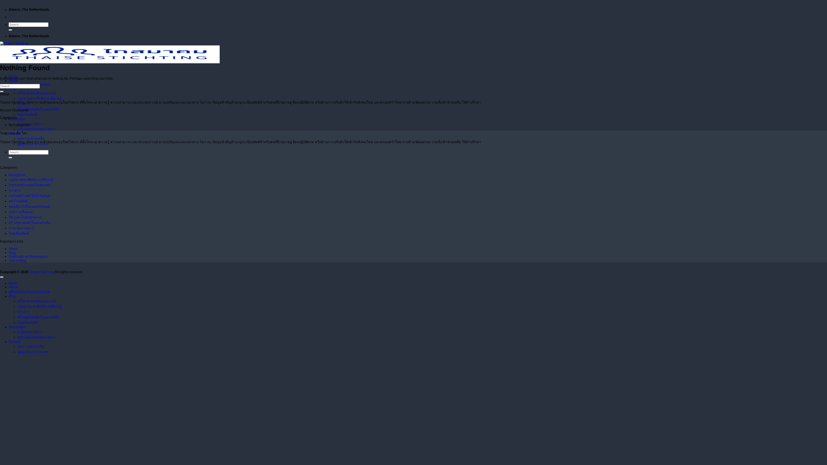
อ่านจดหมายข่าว (30, 124)
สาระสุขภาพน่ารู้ (21, 228)
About (13, 80)
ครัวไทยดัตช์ (18, 201)
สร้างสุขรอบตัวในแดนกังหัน (38, 109)
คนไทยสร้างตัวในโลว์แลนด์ (29, 196)
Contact (14, 342)
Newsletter (17, 119)
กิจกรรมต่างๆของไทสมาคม (29, 185)
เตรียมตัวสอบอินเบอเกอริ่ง (36, 93)
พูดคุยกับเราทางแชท (32, 352)
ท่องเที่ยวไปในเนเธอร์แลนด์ (29, 206)
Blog (12, 252)
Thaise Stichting (41, 272)
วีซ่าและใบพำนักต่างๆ (25, 217)
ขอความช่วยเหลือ (30, 138)
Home (13, 283)
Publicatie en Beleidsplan (28, 256)
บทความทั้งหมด (21, 212)
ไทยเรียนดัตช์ (27, 114)
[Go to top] (1, 277)
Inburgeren (17, 175)
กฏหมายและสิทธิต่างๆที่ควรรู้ (39, 98)
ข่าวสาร (15, 190)
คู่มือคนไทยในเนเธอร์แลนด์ (29, 292)
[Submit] (10, 30)
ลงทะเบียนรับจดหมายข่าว (36, 129)
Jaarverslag (17, 260)
